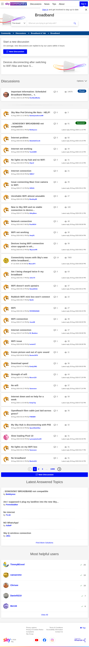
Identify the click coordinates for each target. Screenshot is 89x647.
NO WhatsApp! (11, 522)
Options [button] (80, 81)
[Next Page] (59, 469)
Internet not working (21, 149)
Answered (81, 123)
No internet (9, 512)
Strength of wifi (19, 374)
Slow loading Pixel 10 (22, 436)
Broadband (44, 15)
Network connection (21, 221)
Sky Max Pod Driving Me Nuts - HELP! (30, 112)
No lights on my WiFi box (24, 447)
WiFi (13, 308)
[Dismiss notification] (86, 9)
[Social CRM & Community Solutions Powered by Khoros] (80, 640)
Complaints (30, 632)
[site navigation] (2, 4)
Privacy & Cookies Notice (34, 629)
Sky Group (29, 634)
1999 (52, 469)
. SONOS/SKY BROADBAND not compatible (25, 491)
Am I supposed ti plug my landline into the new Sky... (31, 502)
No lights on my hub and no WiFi (28, 160)
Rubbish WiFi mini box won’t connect (30, 297)
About (61, 4)
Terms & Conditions (56, 627)
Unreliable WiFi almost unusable (28, 196)
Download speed (19, 363)
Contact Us (59, 632)
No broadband (18, 458)
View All (44, 615)
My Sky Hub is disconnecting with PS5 (31, 425)
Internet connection (21, 171)
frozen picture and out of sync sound (30, 352)
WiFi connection (19, 319)
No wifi (14, 385)
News (46, 4)
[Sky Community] (16, 4)
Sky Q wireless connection (17, 533)
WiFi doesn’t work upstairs (25, 286)
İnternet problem (19, 137)
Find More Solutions (44, 543)
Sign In (83, 4)
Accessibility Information (54, 629)
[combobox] (50, 23)
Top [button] (84, 628)
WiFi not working (20, 232)
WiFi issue (16, 341)
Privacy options (31, 627)
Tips (54, 4)
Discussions (35, 4)
